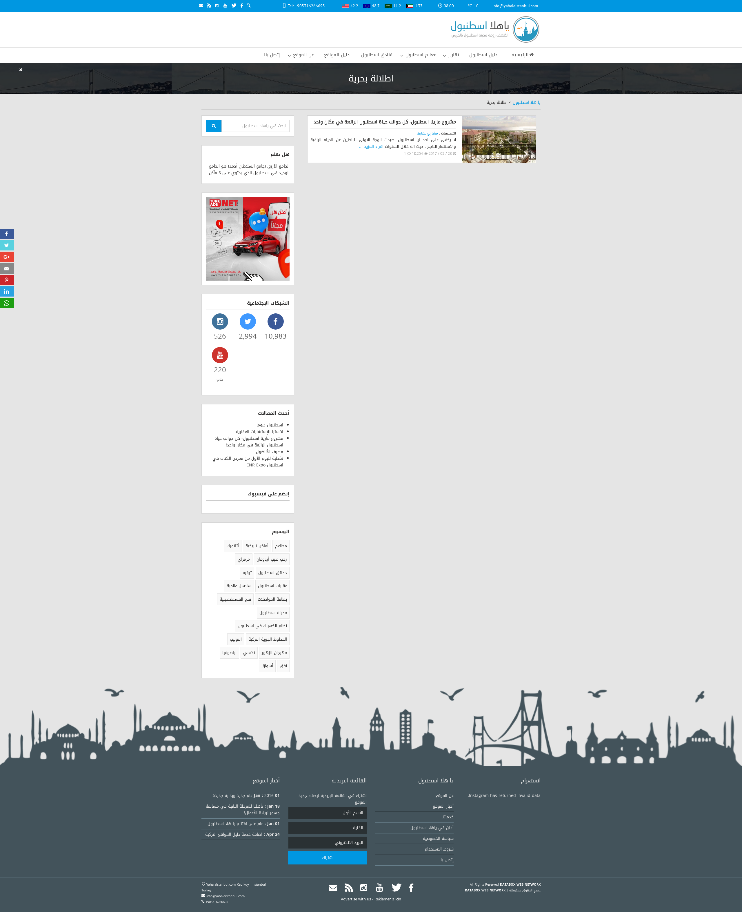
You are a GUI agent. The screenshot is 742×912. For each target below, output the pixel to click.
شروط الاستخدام (439, 849)
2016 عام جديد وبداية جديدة (243, 796)
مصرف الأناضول (269, 452)
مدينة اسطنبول (273, 613)
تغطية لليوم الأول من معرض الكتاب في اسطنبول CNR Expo (247, 462)
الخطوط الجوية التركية (267, 639)
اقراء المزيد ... (371, 146)
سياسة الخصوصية (438, 838)
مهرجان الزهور (274, 653)
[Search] (213, 126)
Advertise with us (356, 899)
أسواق (267, 666)
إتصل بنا (446, 860)
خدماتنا (447, 817)
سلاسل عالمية (239, 586)
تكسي (249, 653)
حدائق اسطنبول (272, 573)
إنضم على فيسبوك (269, 493)
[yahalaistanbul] (493, 30)
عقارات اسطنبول (272, 586)
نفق (283, 666)
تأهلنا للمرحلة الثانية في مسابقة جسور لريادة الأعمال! (243, 809)
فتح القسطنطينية (235, 599)
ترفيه (247, 573)
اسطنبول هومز (269, 425)
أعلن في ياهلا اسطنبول (432, 828)
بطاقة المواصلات (272, 599)
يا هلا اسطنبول (527, 102)
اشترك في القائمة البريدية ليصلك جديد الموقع (333, 799)
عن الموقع (444, 796)
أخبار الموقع (443, 806)
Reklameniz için (387, 899)
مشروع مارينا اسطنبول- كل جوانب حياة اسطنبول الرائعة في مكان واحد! (384, 121)
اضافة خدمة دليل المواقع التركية (233, 834)
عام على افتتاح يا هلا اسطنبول (235, 824)
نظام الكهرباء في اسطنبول (262, 626)
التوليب (236, 639)
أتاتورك (233, 546)
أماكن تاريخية (256, 546)
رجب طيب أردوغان (272, 559)
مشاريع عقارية (427, 133)
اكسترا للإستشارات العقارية (259, 432)
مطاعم (281, 546)
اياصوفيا (229, 653)
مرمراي (244, 559)
